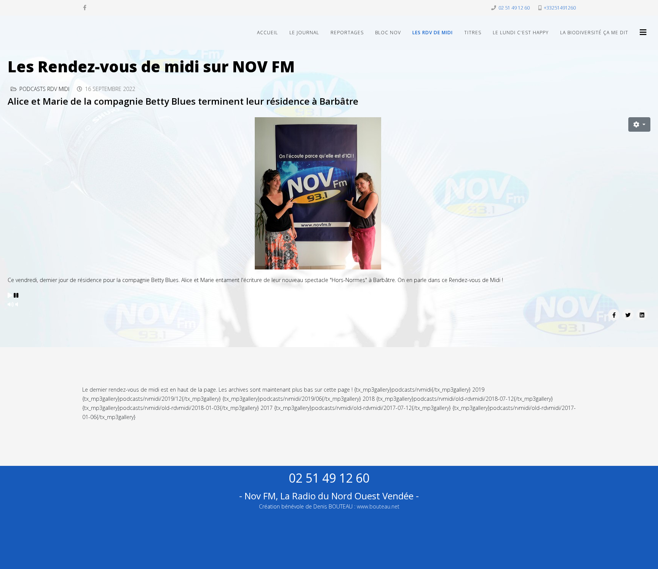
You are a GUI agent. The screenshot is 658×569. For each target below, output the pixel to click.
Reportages (347, 32)
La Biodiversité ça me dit (594, 32)
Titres (472, 32)
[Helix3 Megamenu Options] (643, 32)
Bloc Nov (388, 32)
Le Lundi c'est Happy (521, 32)
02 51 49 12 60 (514, 8)
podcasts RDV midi (44, 88)
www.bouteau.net (378, 506)
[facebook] (84, 7)
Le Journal (304, 32)
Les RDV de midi (432, 32)
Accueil (267, 32)
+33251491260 (560, 8)
